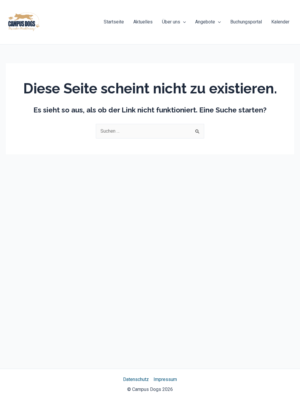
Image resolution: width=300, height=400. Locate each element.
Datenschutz (136, 379)
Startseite (114, 22)
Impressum (165, 379)
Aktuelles (143, 22)
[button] (183, 22)
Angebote (205, 22)
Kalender (280, 22)
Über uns (171, 22)
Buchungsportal (246, 22)
